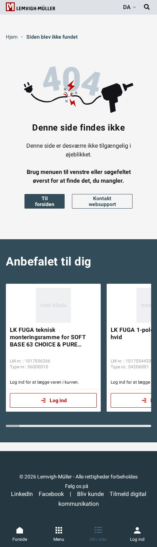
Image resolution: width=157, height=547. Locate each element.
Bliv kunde (90, 493)
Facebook (51, 493)
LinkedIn (22, 493)
